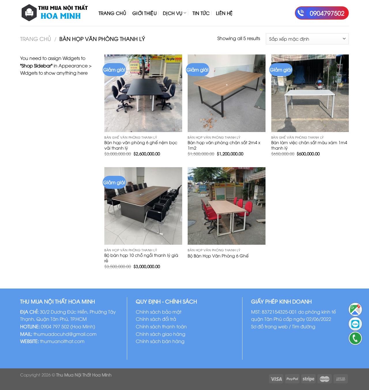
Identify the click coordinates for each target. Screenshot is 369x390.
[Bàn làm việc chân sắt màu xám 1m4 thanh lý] (310, 93)
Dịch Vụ (172, 13)
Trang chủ (35, 38)
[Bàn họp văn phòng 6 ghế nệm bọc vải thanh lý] (143, 93)
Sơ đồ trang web (269, 326)
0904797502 (327, 13)
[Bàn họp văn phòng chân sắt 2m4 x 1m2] (227, 93)
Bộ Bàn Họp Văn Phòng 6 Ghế (218, 255)
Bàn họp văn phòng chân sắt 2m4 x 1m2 (224, 145)
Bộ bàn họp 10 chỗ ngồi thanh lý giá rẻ (141, 258)
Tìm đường (303, 326)
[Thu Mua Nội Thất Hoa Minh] (55, 13)
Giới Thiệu (144, 13)
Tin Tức (201, 13)
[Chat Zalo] (355, 323)
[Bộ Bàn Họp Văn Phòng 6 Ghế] (227, 206)
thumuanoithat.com (62, 341)
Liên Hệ (224, 13)
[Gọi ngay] (355, 338)
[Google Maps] (355, 309)
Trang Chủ (112, 13)
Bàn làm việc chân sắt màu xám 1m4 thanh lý (309, 145)
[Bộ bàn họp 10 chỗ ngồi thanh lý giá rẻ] (143, 206)
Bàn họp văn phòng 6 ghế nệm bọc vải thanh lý (140, 145)
